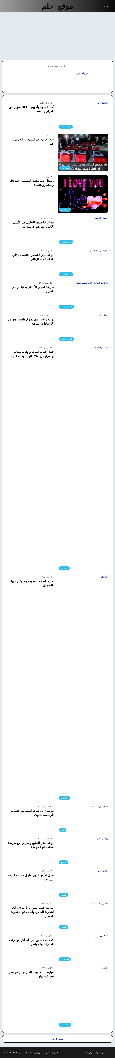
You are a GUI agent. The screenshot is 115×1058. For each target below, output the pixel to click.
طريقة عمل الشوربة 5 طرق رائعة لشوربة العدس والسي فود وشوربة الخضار (32, 912)
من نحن (37, 1052)
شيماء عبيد (82, 73)
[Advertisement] (90, 36)
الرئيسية (62, 66)
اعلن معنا (46, 1052)
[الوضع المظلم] (95, 7)
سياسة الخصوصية (25, 1052)
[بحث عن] (100, 7)
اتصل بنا (55, 1052)
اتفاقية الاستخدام (10, 1052)
